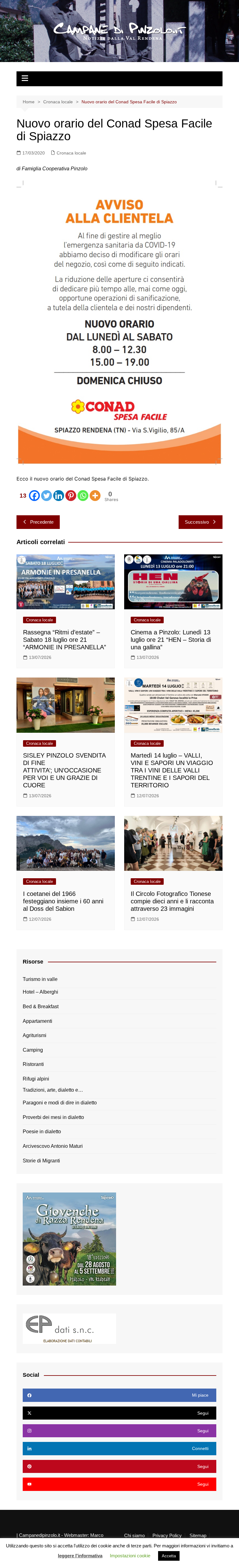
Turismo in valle (40, 979)
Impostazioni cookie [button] (130, 1555)
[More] (95, 495)
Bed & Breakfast (41, 1006)
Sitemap (198, 1535)
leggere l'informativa (80, 1555)
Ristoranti (33, 1064)
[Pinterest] (70, 495)
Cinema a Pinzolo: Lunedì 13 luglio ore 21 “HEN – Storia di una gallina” (171, 640)
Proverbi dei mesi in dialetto (53, 1117)
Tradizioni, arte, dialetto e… (53, 1090)
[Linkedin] (58, 495)
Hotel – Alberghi (40, 992)
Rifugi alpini (36, 1078)
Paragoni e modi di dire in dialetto (60, 1102)
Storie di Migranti (41, 1160)
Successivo (197, 522)
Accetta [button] (169, 1556)
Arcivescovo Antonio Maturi (53, 1146)
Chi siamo (134, 1535)
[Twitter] (46, 495)
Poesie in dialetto (42, 1131)
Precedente (42, 522)
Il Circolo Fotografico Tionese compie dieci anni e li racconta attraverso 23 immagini (172, 901)
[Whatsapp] (82, 495)
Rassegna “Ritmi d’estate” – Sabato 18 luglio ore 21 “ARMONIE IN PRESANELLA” (64, 640)
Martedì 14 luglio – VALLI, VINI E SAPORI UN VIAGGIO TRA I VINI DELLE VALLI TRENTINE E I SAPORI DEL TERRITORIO (172, 770)
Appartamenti (37, 1021)
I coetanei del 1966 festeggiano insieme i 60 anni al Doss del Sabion (63, 901)
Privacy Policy (167, 1535)
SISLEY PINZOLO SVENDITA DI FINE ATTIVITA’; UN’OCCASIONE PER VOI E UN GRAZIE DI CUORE (64, 770)
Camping (33, 1050)
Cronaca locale (71, 152)
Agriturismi (34, 1035)
